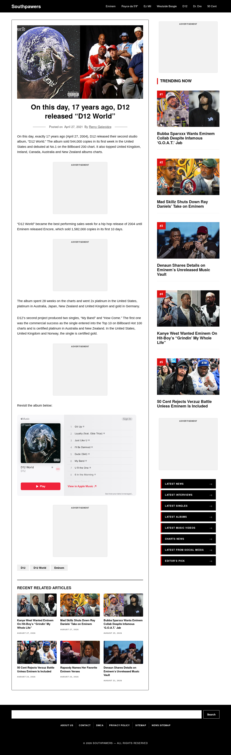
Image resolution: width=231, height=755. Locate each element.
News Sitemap (161, 725)
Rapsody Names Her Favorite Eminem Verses (78, 669)
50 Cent (212, 6)
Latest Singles (176, 505)
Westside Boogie (167, 6)
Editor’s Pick (175, 560)
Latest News (174, 483)
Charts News (174, 538)
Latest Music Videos (180, 527)
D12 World (40, 567)
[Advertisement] (80, 189)
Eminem (111, 6)
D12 (184, 6)
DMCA (100, 725)
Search (211, 714)
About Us (66, 725)
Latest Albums (176, 516)
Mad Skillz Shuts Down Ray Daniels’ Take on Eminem (77, 622)
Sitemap (140, 725)
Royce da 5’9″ (129, 6)
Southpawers (26, 6)
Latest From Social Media (184, 549)
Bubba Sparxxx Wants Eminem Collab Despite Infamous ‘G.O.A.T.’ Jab (123, 624)
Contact (85, 725)
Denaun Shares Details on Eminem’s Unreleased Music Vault (121, 671)
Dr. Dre (197, 6)
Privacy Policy (119, 725)
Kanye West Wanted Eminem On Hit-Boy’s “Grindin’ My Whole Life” (35, 624)
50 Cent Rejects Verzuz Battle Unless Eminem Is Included (35, 669)
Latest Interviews (179, 494)
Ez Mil (147, 6)
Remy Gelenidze (100, 126)
